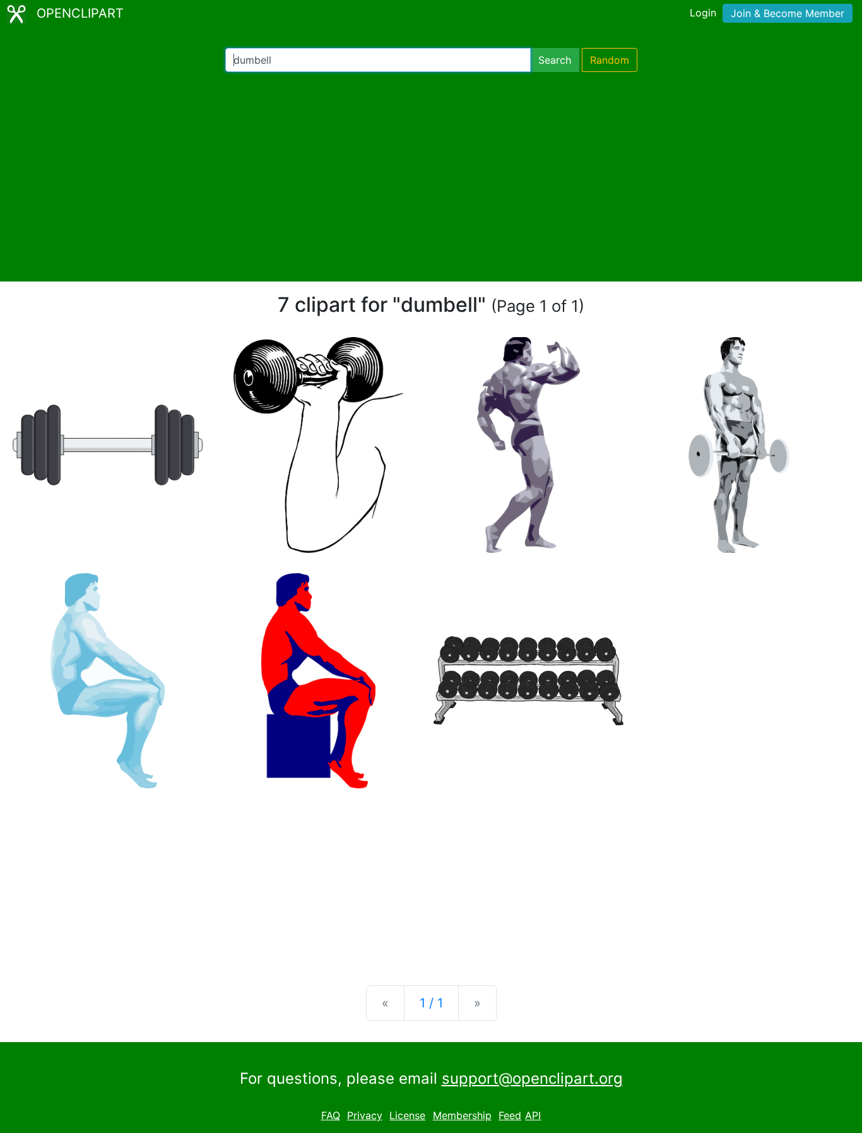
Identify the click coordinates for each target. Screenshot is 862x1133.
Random (609, 60)
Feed (510, 1115)
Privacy (364, 1115)
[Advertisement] (431, 176)
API (533, 1115)
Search (554, 60)
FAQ (330, 1115)
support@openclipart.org (532, 1078)
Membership (462, 1115)
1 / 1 (431, 1003)
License (407, 1115)
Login (703, 12)
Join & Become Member (787, 13)
